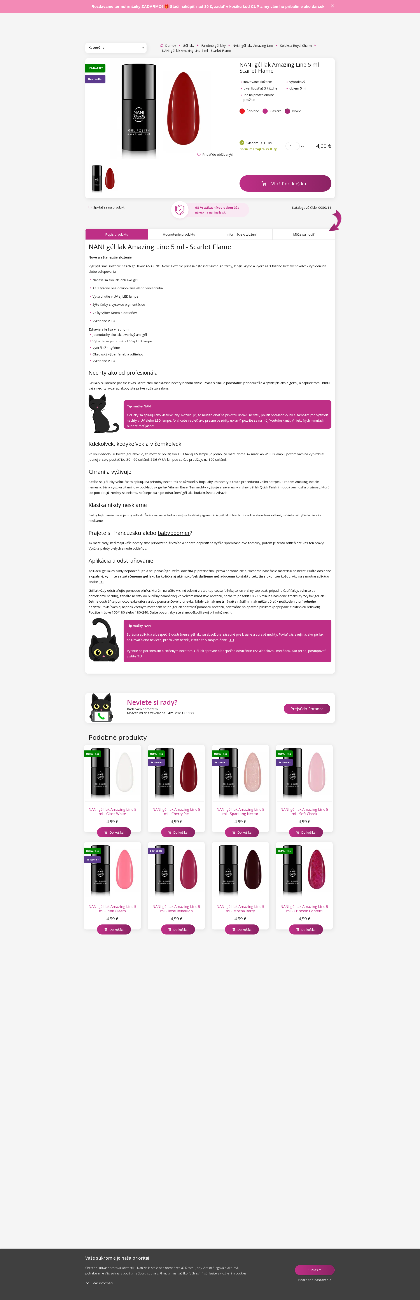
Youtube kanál (279, 420)
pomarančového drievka (175, 601)
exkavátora (138, 601)
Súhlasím (315, 1270)
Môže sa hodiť (303, 234)
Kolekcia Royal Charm (296, 45)
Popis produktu (116, 234)
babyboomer (174, 532)
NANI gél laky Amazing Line (253, 45)
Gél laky (188, 45)
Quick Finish (268, 487)
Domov (170, 45)
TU (101, 581)
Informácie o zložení (241, 234)
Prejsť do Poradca (307, 708)
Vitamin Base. (178, 487)
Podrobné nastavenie (314, 1280)
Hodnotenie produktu (179, 234)
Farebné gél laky (213, 45)
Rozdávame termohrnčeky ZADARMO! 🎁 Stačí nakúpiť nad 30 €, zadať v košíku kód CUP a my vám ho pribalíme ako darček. (208, 6)
